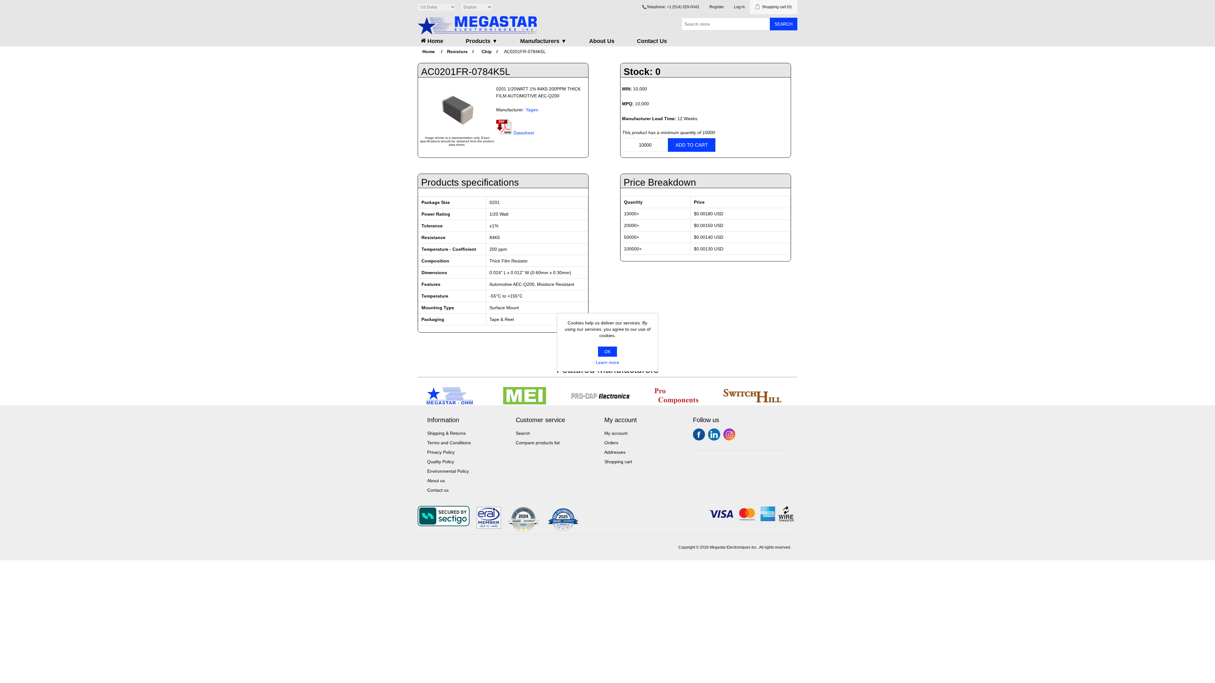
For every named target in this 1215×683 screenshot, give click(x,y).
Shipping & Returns (446, 433)
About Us (601, 41)
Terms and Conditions (449, 442)
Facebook (699, 434)
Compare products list (538, 442)
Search (784, 24)
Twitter (714, 434)
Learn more (607, 362)
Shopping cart (618, 461)
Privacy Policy (441, 452)
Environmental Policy (448, 471)
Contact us (438, 490)
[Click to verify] (489, 527)
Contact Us (652, 41)
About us (436, 480)
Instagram (729, 434)
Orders (611, 442)
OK (607, 351)
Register (716, 7)
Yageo (532, 109)
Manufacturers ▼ (543, 41)
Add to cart (692, 145)
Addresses (615, 452)
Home (434, 41)
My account (615, 433)
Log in (739, 7)
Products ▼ (482, 41)
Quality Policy (440, 461)
